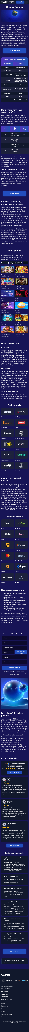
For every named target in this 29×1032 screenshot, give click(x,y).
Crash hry (18, 263)
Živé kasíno (11, 263)
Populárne (4, 262)
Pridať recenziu (14, 772)
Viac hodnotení (14, 845)
